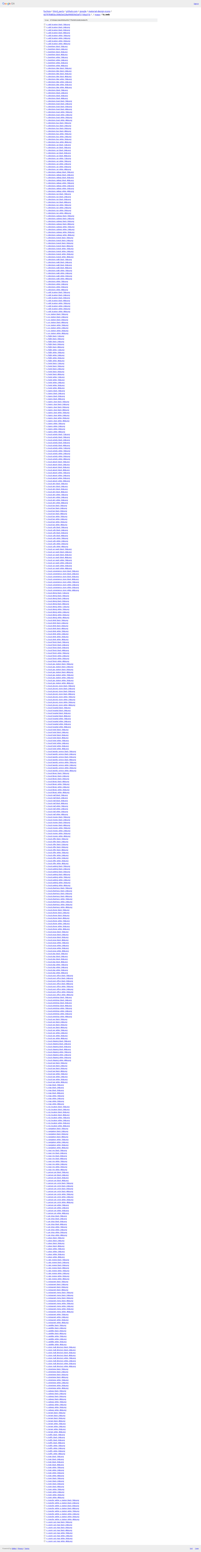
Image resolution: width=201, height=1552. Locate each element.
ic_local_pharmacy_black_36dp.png (59, 893)
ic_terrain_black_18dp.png (55, 1413)
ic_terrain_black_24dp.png (55, 1415)
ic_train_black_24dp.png (55, 1459)
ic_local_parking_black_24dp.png (58, 869)
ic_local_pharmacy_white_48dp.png (59, 907)
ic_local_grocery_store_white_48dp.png (60, 705)
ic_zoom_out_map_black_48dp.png (59, 1530)
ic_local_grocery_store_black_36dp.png (60, 691)
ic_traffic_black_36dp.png (55, 1440)
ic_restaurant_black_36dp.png (57, 1287)
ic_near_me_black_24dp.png (56, 1153)
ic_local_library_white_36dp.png (57, 790)
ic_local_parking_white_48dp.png (58, 885)
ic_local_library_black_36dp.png (57, 779)
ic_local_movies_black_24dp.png (58, 820)
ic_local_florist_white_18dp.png (57, 653)
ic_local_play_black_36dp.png (57, 959)
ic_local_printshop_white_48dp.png (59, 1016)
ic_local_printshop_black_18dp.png (59, 997)
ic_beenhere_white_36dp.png (57, 63)
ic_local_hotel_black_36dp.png (57, 735)
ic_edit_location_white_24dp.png (58, 306)
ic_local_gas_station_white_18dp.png (59, 675)
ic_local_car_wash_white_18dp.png (59, 560)
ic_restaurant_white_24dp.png (57, 1317)
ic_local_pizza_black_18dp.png (57, 932)
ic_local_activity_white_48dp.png (58, 459)
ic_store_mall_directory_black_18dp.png (60, 1347)
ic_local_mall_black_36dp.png (57, 801)
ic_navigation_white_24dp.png (57, 1142)
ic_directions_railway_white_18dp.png (60, 183)
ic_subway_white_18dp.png (56, 1402)
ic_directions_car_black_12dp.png (58, 145)
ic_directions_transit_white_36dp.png (59, 254)
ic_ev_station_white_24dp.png (57, 328)
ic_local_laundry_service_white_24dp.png (61, 765)
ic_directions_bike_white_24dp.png (59, 82)
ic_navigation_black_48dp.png (57, 1137)
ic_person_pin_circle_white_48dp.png (59, 1202)
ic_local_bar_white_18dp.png (56, 516)
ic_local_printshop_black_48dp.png (59, 1005)
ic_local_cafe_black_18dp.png (57, 527)
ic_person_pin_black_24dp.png (57, 1175)
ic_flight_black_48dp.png (55, 347)
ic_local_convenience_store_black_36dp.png (62, 576)
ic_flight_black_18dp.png (55, 339)
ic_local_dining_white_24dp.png (57, 612)
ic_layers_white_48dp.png (55, 432)
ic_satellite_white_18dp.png (56, 1336)
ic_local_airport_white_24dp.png (58, 475)
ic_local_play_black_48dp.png (57, 962)
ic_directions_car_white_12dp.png (58, 158)
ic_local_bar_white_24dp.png (56, 519)
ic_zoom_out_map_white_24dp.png (59, 1536)
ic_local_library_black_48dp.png (57, 781)
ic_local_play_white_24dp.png (57, 967)
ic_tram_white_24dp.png (55, 1492)
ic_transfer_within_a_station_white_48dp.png (62, 1519)
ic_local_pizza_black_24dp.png (57, 934)
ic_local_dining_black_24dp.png (57, 598)
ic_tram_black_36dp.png (55, 1484)
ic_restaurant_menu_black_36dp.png (59, 1298)
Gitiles (14, 1548)
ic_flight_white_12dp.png (55, 350)
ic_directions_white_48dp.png (57, 290)
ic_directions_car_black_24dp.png (58, 150)
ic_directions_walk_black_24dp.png (59, 262)
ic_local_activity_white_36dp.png (58, 456)
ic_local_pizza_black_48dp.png (57, 940)
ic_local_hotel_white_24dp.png (57, 743)
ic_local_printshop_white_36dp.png (59, 1014)
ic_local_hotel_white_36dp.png (57, 746)
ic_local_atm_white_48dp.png (57, 503)
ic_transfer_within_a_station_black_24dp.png (62, 1503)
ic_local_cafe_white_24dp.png (57, 541)
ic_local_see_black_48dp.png (56, 1027)
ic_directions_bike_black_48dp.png (58, 76)
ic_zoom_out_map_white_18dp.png (59, 1533)
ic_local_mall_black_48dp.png (57, 803)
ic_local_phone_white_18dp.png (58, 921)
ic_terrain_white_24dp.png (55, 1426)
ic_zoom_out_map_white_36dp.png (59, 1538)
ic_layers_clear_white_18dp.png (57, 412)
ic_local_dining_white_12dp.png (57, 606)
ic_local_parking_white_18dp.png (58, 877)
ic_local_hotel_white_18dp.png (57, 740)
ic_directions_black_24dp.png (57, 93)
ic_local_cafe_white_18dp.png (57, 538)
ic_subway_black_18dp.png (56, 1391)
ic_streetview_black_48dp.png (57, 1377)
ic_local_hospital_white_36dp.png (58, 724)
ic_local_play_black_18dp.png (57, 953)
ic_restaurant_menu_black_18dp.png (59, 1292)
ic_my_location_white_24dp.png (58, 1120)
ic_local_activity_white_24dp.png (58, 453)
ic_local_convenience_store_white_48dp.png (62, 590)
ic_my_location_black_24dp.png (57, 1109)
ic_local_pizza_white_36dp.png (57, 948)
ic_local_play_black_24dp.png (57, 956)
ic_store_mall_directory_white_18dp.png (61, 1358)
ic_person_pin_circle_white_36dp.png (59, 1199)
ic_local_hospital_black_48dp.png (58, 716)
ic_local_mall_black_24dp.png (57, 798)
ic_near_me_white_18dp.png (56, 1161)
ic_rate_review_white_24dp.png (57, 1273)
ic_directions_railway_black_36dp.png (60, 177)
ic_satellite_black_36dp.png (56, 1331)
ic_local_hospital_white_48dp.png (58, 727)
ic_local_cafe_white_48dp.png (57, 546)
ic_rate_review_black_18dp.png (57, 1260)
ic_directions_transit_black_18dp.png (59, 238)
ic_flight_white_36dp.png (55, 358)
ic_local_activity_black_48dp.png (58, 445)
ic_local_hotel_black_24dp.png (57, 732)
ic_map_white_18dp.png (55, 1096)
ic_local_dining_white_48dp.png (57, 617)
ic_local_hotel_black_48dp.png (57, 738)
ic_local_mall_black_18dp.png (57, 795)
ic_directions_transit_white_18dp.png (59, 248)
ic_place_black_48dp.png (55, 1246)
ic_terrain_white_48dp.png (55, 1432)
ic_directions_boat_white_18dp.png (59, 112)
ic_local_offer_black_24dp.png (57, 841)
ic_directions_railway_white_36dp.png (60, 188)
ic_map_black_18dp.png (55, 1085)
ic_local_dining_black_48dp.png (57, 604)
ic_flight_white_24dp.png (55, 355)
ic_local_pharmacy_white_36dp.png (59, 904)
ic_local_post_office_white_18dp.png (59, 986)
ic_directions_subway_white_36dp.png (60, 232)
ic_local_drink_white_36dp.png (57, 637)
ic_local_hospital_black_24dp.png (58, 710)
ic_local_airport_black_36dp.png (58, 467)
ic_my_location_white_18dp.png (58, 1117)
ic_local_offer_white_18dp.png (57, 852)
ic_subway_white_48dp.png (56, 1410)
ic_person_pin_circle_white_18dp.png (59, 1194)
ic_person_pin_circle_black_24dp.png (59, 1186)
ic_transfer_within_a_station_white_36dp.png (62, 1516)
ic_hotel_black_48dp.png (55, 374)
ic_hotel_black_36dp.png (55, 371)
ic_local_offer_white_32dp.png (57, 858)
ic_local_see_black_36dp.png (56, 1025)
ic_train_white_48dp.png (55, 1475)
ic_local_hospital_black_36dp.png (58, 713)
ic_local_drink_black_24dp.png (57, 623)
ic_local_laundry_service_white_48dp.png (61, 770)
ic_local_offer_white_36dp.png (57, 861)
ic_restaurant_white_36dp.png (57, 1320)
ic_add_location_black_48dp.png (58, 33)
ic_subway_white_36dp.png (56, 1407)
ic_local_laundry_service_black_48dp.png (61, 760)
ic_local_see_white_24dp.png (56, 1033)
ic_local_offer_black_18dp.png (57, 839)
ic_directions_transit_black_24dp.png (59, 240)
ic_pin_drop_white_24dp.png (56, 1230)
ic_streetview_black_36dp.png (57, 1374)
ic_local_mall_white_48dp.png (57, 814)
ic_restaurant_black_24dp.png (57, 1284)
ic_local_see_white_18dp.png (56, 1030)
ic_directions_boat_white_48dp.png (59, 120)
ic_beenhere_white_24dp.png (57, 60)
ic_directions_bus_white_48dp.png (58, 142)
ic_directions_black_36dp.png (57, 95)
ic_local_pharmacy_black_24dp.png (59, 891)
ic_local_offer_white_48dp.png (57, 863)
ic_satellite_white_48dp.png (56, 1344)
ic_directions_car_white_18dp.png (58, 161)
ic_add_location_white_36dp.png (58, 41)
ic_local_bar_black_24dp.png (56, 508)
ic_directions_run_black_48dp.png (58, 202)
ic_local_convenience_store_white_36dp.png (62, 587)
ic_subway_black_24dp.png (56, 1393)
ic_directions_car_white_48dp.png (58, 169)
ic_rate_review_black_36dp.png (57, 1265)
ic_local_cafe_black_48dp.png (57, 535)
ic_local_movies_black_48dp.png (58, 825)
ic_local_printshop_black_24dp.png (59, 1000)
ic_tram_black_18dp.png (55, 1478)
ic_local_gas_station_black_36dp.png (59, 669)
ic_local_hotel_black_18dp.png (57, 729)
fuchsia (47, 11)
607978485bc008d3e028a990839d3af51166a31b (67, 14)
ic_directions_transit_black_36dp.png (59, 243)
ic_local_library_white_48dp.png (57, 792)
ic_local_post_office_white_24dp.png (59, 989)
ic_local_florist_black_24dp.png (57, 645)
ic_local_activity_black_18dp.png (58, 437)
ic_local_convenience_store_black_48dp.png (62, 579)
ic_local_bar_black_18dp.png (56, 505)
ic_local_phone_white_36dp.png (58, 926)
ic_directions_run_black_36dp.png (58, 199)
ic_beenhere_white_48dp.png (57, 65)
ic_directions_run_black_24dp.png (58, 197)
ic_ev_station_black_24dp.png (57, 317)
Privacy (20, 1548)
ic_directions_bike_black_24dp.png (58, 71)
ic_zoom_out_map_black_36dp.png (59, 1527)
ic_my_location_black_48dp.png (57, 1115)
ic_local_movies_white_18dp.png (58, 828)
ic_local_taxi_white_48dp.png (56, 1082)
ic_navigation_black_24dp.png (57, 1131)
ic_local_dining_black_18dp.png (57, 596)
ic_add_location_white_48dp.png (58, 43)
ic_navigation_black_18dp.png (57, 1128)
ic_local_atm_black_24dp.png (57, 486)
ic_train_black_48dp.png (55, 1465)
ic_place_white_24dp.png (55, 1251)
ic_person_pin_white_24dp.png (57, 1208)
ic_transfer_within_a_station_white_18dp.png (62, 1511)
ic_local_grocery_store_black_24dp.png (60, 688)
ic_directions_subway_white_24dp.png (60, 229)
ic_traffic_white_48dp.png (55, 1454)
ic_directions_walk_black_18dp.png (59, 259)
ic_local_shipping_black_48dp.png (58, 1049)
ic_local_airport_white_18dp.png (58, 473)
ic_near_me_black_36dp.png (56, 1156)
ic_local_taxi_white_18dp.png (56, 1074)
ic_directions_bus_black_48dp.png (58, 131)
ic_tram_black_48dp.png (55, 1486)
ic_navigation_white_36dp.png (57, 1145)
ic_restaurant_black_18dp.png (57, 1281)
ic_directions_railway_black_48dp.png (60, 180)
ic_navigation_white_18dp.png (57, 1139)
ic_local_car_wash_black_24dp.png (59, 552)
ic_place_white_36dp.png (55, 1254)
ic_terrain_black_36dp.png (55, 1418)
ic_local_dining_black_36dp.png (57, 601)
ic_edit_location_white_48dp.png (58, 311)
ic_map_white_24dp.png (55, 1098)
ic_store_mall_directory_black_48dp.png (60, 1355)
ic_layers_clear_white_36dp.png (57, 418)
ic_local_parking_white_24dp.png (58, 880)
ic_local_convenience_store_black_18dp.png (62, 571)
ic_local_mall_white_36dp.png (57, 811)
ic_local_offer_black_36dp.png (57, 847)
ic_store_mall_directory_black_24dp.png (60, 1350)
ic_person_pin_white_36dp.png (57, 1210)
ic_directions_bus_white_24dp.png (58, 136)
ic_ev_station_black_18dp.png (57, 314)
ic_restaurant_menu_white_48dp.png (59, 1311)
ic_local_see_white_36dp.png (56, 1036)
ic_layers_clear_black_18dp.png (57, 402)
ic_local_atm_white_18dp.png (57, 494)
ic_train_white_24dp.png (55, 1470)
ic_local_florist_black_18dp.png (57, 642)
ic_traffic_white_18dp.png (55, 1445)
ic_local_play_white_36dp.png (57, 970)
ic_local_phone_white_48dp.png (58, 929)
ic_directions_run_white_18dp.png (58, 205)
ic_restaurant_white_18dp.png (57, 1314)
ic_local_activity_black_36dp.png (58, 442)
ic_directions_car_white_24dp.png (58, 164)
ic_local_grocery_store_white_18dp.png (60, 697)
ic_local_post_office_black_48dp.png (59, 984)
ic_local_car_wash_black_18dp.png (59, 549)
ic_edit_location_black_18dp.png (58, 292)
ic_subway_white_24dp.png (56, 1404)
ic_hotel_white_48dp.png (55, 388)
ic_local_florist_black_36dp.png (57, 647)
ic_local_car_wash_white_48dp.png (59, 568)
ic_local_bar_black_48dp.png (56, 513)
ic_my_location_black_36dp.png (57, 1112)
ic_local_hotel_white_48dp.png (57, 749)
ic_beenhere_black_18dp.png (56, 46)
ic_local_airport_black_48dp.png (58, 470)
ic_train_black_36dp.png (55, 1462)
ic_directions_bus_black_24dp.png (58, 126)
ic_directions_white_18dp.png (57, 281)
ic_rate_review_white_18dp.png (57, 1271)
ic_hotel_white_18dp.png (55, 380)
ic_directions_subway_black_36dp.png (60, 221)
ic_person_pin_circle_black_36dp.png (59, 1188)
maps (97, 14)
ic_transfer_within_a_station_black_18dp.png (62, 1500)
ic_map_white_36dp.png (55, 1101)
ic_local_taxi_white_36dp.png (56, 1079)
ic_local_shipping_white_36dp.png (58, 1057)
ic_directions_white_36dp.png (57, 287)
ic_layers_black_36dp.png (55, 396)
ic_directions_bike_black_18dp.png (58, 68)
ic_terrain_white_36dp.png (55, 1429)
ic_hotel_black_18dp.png (55, 366)
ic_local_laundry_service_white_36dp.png (61, 768)
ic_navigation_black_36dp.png (57, 1134)
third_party (58, 11)
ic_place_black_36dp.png (55, 1243)
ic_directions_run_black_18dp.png (58, 194)
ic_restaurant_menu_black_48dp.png (59, 1301)
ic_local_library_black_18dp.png (57, 773)
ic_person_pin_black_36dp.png (57, 1178)
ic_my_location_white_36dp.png (58, 1123)
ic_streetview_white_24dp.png (57, 1383)
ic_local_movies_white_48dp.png (58, 836)
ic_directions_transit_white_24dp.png (59, 251)
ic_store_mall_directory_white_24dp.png (61, 1361)
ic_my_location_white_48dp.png (58, 1126)
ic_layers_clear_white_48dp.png (57, 421)
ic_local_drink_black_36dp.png (57, 626)
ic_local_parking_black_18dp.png (58, 866)
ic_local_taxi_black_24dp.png (56, 1066)
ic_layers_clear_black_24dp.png (57, 404)
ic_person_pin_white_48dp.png (57, 1213)
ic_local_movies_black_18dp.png (58, 817)
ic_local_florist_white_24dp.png (57, 656)
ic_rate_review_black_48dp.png (57, 1268)
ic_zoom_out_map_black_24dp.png (59, 1525)
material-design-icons (99, 11)
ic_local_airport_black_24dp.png (58, 464)
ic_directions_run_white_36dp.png (58, 210)
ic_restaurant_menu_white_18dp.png (59, 1303)
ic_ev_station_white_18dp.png (57, 325)
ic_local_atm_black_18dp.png (57, 483)
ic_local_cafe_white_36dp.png (57, 544)
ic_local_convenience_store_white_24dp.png (62, 585)
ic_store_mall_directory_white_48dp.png (61, 1366)
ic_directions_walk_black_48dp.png (59, 268)
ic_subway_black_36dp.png (56, 1396)
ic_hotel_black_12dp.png (55, 363)
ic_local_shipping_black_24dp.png (58, 1044)
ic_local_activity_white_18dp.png (58, 451)
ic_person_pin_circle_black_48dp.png (59, 1191)
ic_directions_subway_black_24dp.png (60, 218)
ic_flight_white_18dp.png (55, 352)
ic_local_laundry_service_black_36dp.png (61, 757)
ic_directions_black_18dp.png (57, 90)
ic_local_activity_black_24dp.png (58, 440)
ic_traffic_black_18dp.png (55, 1435)
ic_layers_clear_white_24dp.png (57, 415)
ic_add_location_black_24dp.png (58, 27)
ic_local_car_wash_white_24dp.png (59, 563)
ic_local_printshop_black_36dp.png (59, 1003)
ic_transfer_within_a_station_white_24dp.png (62, 1514)
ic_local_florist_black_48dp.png (57, 650)
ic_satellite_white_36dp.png (56, 1342)
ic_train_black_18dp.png (55, 1456)
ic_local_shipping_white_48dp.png (58, 1060)
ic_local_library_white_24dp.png (57, 787)
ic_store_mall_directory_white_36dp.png (61, 1363)
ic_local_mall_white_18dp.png (57, 806)
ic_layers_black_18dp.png (55, 391)
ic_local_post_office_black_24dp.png (59, 978)
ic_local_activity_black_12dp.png (58, 434)
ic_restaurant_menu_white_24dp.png (59, 1306)
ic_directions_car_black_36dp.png (58, 153)
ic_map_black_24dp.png (55, 1087)
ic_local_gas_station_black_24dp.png (59, 667)
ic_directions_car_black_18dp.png (58, 147)
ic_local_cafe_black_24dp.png (57, 530)
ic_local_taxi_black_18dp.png (56, 1063)
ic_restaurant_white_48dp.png (57, 1322)
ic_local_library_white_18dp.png (57, 784)
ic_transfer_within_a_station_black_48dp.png (62, 1508)
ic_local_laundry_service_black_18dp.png (61, 751)
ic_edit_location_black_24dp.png (58, 295)
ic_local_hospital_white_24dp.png (58, 721)
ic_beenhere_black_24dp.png (56, 49)
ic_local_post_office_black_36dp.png (59, 981)
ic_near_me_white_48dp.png (56, 1169)
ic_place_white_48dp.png (55, 1257)
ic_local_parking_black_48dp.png (58, 874)
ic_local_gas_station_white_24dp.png (59, 677)
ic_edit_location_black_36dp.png (58, 298)
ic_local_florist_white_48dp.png (57, 661)
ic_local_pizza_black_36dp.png (57, 937)
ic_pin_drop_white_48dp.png (56, 1235)
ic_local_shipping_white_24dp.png (58, 1055)
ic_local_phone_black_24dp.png (57, 912)
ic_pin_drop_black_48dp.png (56, 1224)
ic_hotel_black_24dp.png (55, 369)
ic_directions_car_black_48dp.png (58, 156)
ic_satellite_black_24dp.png (56, 1328)
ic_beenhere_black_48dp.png (56, 54)
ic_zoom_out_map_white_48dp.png (59, 1541)
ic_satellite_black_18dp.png (56, 1325)
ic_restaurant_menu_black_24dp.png (59, 1295)
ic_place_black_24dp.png (55, 1240)
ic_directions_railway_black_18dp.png (60, 172)
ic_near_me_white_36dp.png (56, 1167)
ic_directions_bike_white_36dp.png (59, 84)
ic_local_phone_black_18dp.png (57, 910)
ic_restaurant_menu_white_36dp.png (59, 1309)
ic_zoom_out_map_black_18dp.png (59, 1522)
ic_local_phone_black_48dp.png (57, 918)
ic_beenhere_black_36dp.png (56, 52)
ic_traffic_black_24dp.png (55, 1437)
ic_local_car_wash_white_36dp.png (59, 565)
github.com (72, 11)
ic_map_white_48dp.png (55, 1104)
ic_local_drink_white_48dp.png (57, 639)
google (83, 11)
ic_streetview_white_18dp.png (57, 1380)
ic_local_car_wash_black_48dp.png (59, 557)
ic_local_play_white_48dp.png (57, 973)
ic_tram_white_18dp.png (55, 1489)
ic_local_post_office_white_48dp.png (59, 995)
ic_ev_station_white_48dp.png (57, 333)
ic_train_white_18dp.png (55, 1467)
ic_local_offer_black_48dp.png (57, 850)
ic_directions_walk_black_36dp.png (59, 265)
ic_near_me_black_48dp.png (56, 1158)
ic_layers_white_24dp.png (55, 426)
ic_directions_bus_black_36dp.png (58, 128)
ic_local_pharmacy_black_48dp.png (59, 896)
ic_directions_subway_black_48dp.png (60, 224)
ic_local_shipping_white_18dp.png (58, 1052)
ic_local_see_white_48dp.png (56, 1038)
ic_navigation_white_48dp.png (57, 1148)
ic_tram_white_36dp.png (55, 1495)
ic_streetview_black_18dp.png (57, 1369)
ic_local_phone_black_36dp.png (57, 915)
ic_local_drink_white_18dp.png (57, 631)
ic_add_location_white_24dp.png (58, 38)
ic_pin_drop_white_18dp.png (56, 1227)
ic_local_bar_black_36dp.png (56, 511)
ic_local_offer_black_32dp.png (57, 844)
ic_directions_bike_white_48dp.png (59, 87)
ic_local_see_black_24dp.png (56, 1022)
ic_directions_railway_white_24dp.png (60, 186)
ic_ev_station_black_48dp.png (57, 322)
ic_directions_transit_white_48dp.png (59, 257)
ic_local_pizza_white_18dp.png (57, 943)
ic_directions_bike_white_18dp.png (59, 79)
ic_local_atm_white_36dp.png (57, 500)
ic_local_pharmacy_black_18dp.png (59, 888)
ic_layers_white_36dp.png (55, 429)
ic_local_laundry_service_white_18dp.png (61, 762)
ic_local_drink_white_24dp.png (57, 634)
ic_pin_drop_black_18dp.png (56, 1216)
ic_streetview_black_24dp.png (57, 1372)
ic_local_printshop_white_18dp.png (59, 1008)
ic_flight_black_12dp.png (55, 336)
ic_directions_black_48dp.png (57, 98)
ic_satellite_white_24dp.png (56, 1339)
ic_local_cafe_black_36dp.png (57, 533)
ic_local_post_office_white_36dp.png (59, 992)
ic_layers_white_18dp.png (55, 423)
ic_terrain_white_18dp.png (55, 1423)
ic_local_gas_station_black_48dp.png (59, 672)
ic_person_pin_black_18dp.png (57, 1172)
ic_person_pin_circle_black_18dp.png (59, 1183)
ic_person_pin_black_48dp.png (57, 1180)
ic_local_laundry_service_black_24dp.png (61, 754)
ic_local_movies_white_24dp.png (58, 831)
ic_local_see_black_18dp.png (56, 1019)
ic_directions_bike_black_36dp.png (58, 74)
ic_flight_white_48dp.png (55, 361)
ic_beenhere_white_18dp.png (57, 57)
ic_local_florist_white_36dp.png (57, 658)
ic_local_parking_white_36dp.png (58, 882)
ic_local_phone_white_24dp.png (58, 923)
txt (191, 1548)
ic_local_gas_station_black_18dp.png (59, 664)
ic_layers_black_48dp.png (55, 399)
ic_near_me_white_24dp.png (56, 1164)
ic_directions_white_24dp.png (57, 284)
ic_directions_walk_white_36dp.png (59, 276)
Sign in (196, 4)
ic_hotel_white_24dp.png (55, 382)
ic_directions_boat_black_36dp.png (59, 106)
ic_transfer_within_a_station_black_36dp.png (62, 1506)
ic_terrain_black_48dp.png (55, 1421)
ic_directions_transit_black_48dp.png (59, 246)
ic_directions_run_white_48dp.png (58, 213)
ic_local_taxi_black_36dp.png (56, 1068)
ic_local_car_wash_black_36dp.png (59, 555)
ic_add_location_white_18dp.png (58, 35)
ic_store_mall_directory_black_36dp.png (60, 1352)
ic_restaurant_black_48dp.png (57, 1290)
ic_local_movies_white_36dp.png (58, 833)
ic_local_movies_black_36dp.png (58, 822)
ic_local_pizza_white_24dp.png (57, 945)
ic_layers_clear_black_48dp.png (57, 410)
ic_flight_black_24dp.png (55, 341)
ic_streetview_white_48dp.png (57, 1388)
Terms (26, 1548)
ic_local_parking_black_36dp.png (58, 872)
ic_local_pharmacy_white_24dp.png (59, 902)
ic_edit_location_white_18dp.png (58, 303)
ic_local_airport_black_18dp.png (58, 462)
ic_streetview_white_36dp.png (57, 1385)
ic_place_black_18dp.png (55, 1238)
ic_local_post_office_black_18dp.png (59, 975)
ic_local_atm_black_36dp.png (57, 489)
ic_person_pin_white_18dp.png (57, 1205)
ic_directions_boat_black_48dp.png (59, 109)
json (197, 1548)
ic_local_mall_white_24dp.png (57, 809)
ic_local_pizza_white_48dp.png (57, 951)
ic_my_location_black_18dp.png (57, 1107)
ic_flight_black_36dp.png (55, 344)
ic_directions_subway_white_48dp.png (60, 235)
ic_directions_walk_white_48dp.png (59, 278)
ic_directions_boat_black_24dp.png (59, 104)
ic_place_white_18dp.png (55, 1249)
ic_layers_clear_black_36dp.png (57, 407)
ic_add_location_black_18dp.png (58, 24)
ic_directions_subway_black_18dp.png (60, 216)
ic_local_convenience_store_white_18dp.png (62, 582)
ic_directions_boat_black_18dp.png (59, 101)
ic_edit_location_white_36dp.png (58, 309)
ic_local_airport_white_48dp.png (58, 481)
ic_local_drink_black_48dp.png (57, 628)
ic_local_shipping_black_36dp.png (58, 1046)
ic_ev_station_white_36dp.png (57, 330)
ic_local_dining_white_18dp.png (57, 609)
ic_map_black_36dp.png (55, 1090)
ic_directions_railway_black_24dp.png (60, 175)
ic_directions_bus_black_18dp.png (58, 123)
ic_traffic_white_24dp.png (55, 1448)
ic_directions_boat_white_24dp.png (59, 115)
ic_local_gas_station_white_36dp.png (59, 680)
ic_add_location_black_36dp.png (58, 30)
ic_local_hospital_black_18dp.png (58, 708)
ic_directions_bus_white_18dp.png (58, 134)
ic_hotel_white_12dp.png (55, 377)
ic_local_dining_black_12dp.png (57, 593)
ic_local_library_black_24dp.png (57, 776)
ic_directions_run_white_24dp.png (58, 207)
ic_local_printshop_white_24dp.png (59, 1011)
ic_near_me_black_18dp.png (56, 1150)
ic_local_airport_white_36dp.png (58, 478)
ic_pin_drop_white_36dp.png (56, 1232)
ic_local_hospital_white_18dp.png (58, 718)
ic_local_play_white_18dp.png (57, 964)
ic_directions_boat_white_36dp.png (59, 117)
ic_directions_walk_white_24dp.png (59, 273)
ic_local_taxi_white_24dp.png (56, 1076)
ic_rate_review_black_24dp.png (57, 1262)
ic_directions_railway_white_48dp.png (60, 191)
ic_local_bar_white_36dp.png (56, 522)
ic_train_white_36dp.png (55, 1473)
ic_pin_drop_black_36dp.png (56, 1221)
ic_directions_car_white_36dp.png (58, 166)
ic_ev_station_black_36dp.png (57, 320)
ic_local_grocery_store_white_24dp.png (60, 699)
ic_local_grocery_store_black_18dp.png (60, 686)
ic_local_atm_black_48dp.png (57, 492)
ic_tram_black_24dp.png (55, 1481)
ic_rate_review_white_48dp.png (57, 1279)
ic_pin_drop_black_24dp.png (56, 1219)
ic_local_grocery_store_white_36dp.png (60, 702)
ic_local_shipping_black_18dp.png (58, 1041)
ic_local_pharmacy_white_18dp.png (59, 899)
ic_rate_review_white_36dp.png (57, 1276)
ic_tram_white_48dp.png (55, 1497)
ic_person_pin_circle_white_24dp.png (59, 1197)
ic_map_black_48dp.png (55, 1093)
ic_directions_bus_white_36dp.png (58, 139)
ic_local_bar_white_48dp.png (56, 525)
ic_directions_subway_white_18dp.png (60, 227)
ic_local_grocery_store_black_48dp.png (60, 694)
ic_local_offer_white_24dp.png (57, 855)
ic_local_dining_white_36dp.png (57, 615)
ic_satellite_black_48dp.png (56, 1333)
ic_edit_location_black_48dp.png (58, 300)
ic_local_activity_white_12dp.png (58, 448)
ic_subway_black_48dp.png (56, 1399)
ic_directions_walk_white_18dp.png (59, 270)
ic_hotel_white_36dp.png (55, 385)
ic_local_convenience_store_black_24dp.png (62, 574)
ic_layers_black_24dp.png (55, 393)
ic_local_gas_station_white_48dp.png (59, 683)
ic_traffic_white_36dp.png (55, 1451)
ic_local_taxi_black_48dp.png (56, 1071)
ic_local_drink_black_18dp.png (57, 620)
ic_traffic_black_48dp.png (55, 1443)
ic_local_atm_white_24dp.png (57, 497)
